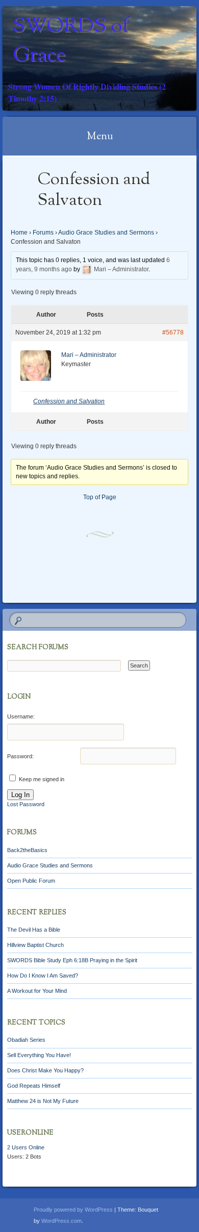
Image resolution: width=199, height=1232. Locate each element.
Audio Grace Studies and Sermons (106, 232)
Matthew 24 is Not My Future (43, 1101)
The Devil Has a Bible (33, 930)
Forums (43, 232)
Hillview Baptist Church (35, 945)
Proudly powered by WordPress (73, 1210)
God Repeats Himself (33, 1086)
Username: (21, 716)
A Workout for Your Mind (37, 991)
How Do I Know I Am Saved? (42, 975)
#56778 (173, 332)
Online (25, 1147)
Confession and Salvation (69, 401)
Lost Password (25, 804)
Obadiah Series (26, 1040)
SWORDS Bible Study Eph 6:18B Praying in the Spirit (72, 960)
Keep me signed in (41, 779)
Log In (20, 795)
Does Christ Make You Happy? (45, 1070)
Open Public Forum (31, 881)
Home (19, 232)
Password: (20, 756)
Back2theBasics (27, 850)
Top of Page (99, 497)
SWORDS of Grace (71, 41)
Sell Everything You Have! (39, 1055)
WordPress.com (61, 1221)
